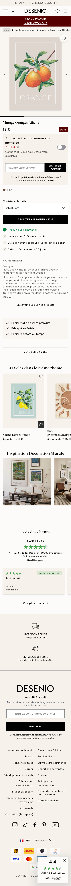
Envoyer (35, 726)
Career (29, 769)
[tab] (12, 115)
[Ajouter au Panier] (41, 424)
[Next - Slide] (67, 74)
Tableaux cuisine (25, 30)
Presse (29, 756)
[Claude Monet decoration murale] (27, 482)
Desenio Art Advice (49, 750)
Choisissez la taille (15, 201)
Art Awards (26, 808)
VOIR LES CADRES (35, 351)
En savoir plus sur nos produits (35, 304)
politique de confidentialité (35, 177)
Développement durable (18, 775)
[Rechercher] (13, 10)
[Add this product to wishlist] (63, 38)
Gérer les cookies (48, 800)
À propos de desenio (20, 750)
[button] (53, 870)
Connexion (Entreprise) (19, 814)
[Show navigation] (5, 10)
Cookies (43, 775)
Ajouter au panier (35, 219)
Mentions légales (23, 762)
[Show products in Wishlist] (58, 10)
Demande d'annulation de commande (51, 793)
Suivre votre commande (52, 762)
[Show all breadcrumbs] (7, 30)
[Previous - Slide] (4, 74)
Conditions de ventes (51, 769)
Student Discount (22, 791)
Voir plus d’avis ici (35, 603)
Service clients (47, 756)
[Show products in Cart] (66, 10)
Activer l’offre (55, 167)
